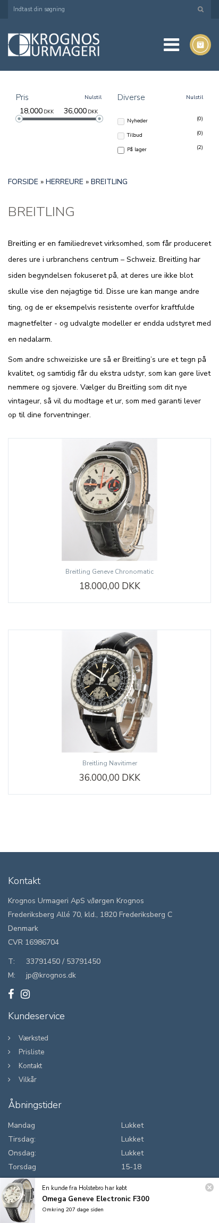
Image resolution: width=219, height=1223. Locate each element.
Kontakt (30, 1066)
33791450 (43, 961)
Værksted (33, 1038)
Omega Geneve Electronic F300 (95, 1199)
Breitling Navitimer (109, 763)
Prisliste (31, 1052)
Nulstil (93, 97)
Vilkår (28, 1080)
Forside (23, 182)
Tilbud (134, 134)
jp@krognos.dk (51, 975)
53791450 (83, 961)
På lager (137, 149)
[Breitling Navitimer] (109, 691)
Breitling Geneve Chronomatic (109, 571)
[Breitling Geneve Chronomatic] (109, 500)
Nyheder (137, 120)
